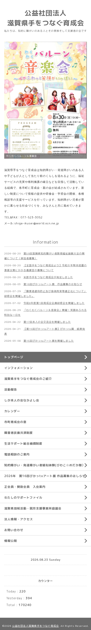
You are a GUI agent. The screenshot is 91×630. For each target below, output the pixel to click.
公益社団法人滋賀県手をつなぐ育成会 (35, 626)
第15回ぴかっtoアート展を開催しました (48, 341)
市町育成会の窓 (15, 422)
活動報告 (10, 389)
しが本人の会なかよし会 (21, 400)
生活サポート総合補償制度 (23, 443)
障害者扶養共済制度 (18, 433)
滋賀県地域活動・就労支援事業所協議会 (32, 508)
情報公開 (10, 541)
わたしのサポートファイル (23, 497)
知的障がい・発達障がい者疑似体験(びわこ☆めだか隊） (44, 465)
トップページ (13, 357)
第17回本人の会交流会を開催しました (47, 322)
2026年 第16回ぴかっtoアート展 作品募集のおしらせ (44, 476)
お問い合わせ (13, 530)
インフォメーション (18, 368)
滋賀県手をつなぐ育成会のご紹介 (28, 379)
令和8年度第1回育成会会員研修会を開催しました (54, 303)
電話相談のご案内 (17, 454)
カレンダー (12, 411)
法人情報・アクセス (18, 519)
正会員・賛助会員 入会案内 (25, 487)
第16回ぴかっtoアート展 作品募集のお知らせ (52, 284)
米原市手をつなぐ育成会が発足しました (48, 277)
